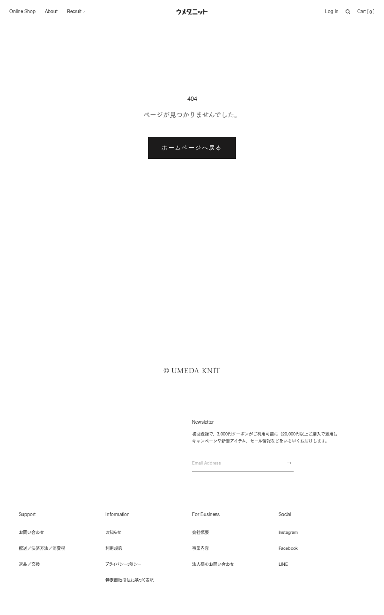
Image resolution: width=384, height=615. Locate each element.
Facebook (288, 548)
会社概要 (200, 532)
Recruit (74, 12)
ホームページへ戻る (192, 147)
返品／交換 (29, 564)
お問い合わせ (31, 532)
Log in (332, 11)
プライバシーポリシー (123, 564)
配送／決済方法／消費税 (42, 548)
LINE (283, 564)
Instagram (288, 532)
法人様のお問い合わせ (213, 564)
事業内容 (200, 548)
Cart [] (366, 11)
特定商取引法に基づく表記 (129, 580)
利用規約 (113, 548)
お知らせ (113, 532)
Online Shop (22, 12)
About (51, 12)
